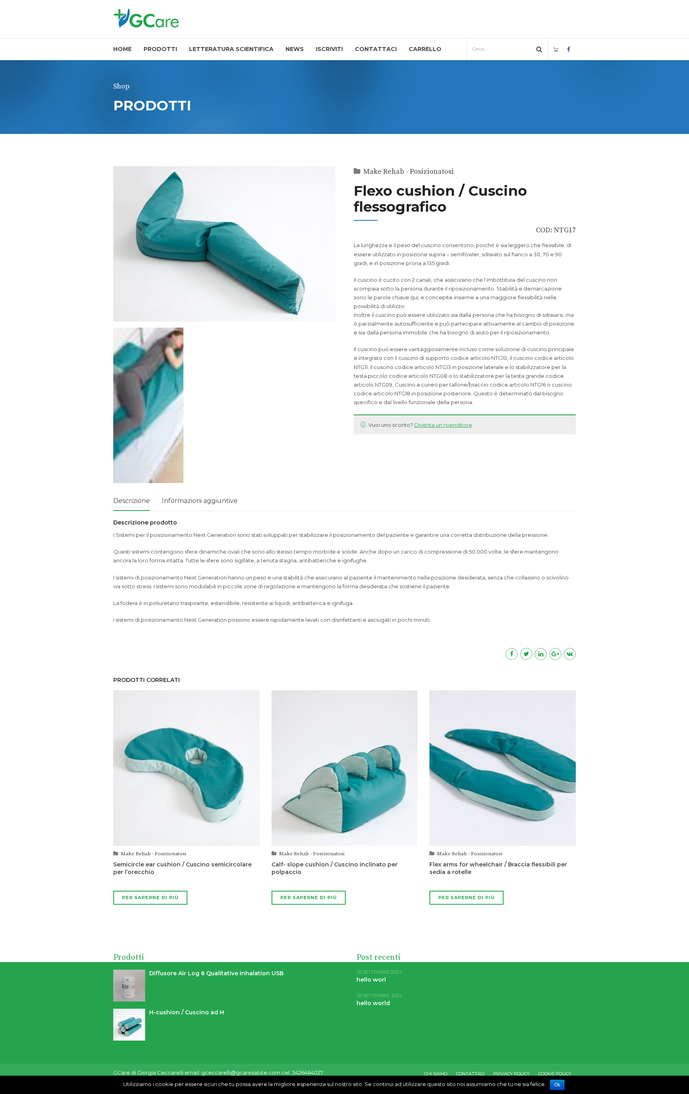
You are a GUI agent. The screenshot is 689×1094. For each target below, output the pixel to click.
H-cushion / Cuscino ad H (186, 1012)
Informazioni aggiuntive (200, 501)
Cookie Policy (554, 1073)
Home (122, 49)
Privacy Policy (511, 1073)
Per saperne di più (150, 897)
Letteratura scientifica (231, 49)
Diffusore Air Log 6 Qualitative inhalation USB (216, 973)
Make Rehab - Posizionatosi (408, 171)
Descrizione (131, 501)
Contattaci (376, 49)
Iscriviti (329, 49)
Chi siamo (435, 1073)
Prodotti (160, 49)
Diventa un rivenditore (443, 425)
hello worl (371, 979)
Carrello (425, 49)
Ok (557, 1085)
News (294, 49)
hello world (373, 1003)
